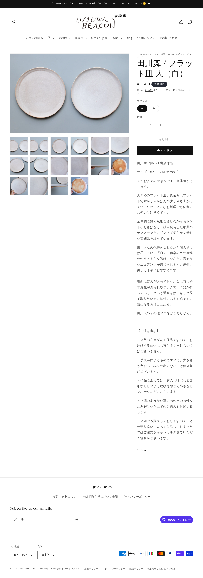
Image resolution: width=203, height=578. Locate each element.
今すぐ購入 (165, 150)
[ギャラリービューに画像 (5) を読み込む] (100, 146)
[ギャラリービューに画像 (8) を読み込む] (39, 166)
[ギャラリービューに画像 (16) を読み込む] (79, 186)
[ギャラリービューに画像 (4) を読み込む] (79, 146)
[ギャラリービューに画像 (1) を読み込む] (19, 146)
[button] (14, 21)
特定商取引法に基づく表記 (100, 496)
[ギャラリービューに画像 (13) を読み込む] (19, 186)
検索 (55, 496)
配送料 (149, 90)
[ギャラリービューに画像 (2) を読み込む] (39, 146)
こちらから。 (183, 313)
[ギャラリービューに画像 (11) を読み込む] (100, 166)
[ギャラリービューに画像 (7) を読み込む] (19, 166)
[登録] (76, 519)
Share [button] (144, 450)
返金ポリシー (91, 569)
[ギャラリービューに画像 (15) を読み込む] (59, 186)
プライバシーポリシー (136, 496)
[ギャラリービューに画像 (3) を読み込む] (59, 146)
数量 (139, 117)
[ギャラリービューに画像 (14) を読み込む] (39, 186)
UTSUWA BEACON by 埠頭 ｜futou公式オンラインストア (49, 569)
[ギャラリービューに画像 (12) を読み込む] (120, 166)
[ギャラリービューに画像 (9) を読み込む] (59, 166)
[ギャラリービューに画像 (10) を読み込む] (79, 166)
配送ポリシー (136, 569)
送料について (70, 496)
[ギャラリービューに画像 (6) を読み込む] (120, 146)
